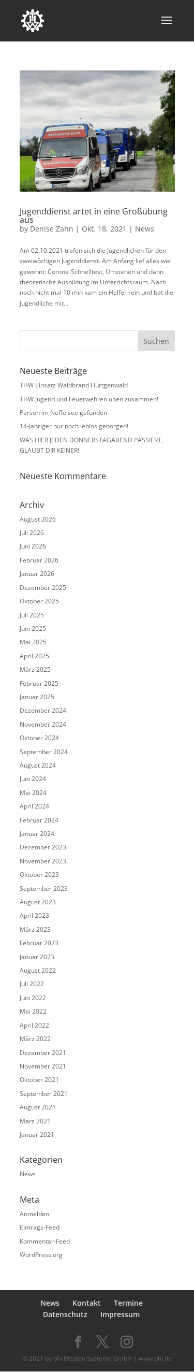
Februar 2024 (39, 820)
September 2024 (44, 751)
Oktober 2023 (39, 874)
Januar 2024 (37, 833)
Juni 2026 (33, 546)
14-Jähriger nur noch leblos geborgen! (74, 426)
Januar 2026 (37, 573)
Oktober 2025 (39, 601)
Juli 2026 (32, 532)
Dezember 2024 (43, 710)
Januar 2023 (37, 956)
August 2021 (38, 1107)
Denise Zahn (51, 229)
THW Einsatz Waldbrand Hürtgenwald (74, 385)
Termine (128, 1303)
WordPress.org (41, 1254)
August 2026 (38, 519)
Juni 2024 (33, 778)
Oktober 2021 (39, 1079)
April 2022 (34, 1025)
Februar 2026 (39, 560)
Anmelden (34, 1213)
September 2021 (44, 1093)
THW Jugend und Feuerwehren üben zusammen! (89, 399)
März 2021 (35, 1121)
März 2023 (35, 929)
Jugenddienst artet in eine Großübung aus (94, 215)
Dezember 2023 (43, 847)
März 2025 (35, 669)
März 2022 (35, 1038)
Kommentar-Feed (45, 1241)
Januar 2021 (37, 1134)
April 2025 (34, 656)
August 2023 (38, 902)
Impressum (120, 1314)
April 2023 (34, 915)
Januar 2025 (37, 696)
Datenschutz (65, 1314)
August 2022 (38, 970)
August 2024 (38, 765)
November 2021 (43, 1066)
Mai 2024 (33, 792)
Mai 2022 (33, 1011)
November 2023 (43, 861)
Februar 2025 (39, 683)
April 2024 (34, 806)
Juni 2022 (33, 997)
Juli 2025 (32, 615)
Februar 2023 (39, 942)
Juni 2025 (33, 628)
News (144, 229)
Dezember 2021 (43, 1052)
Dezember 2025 (43, 587)
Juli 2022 (32, 983)
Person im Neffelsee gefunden (63, 412)
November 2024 (43, 724)
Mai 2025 (33, 642)
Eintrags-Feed (39, 1227)
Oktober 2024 (39, 737)
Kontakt (86, 1303)
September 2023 (44, 888)
